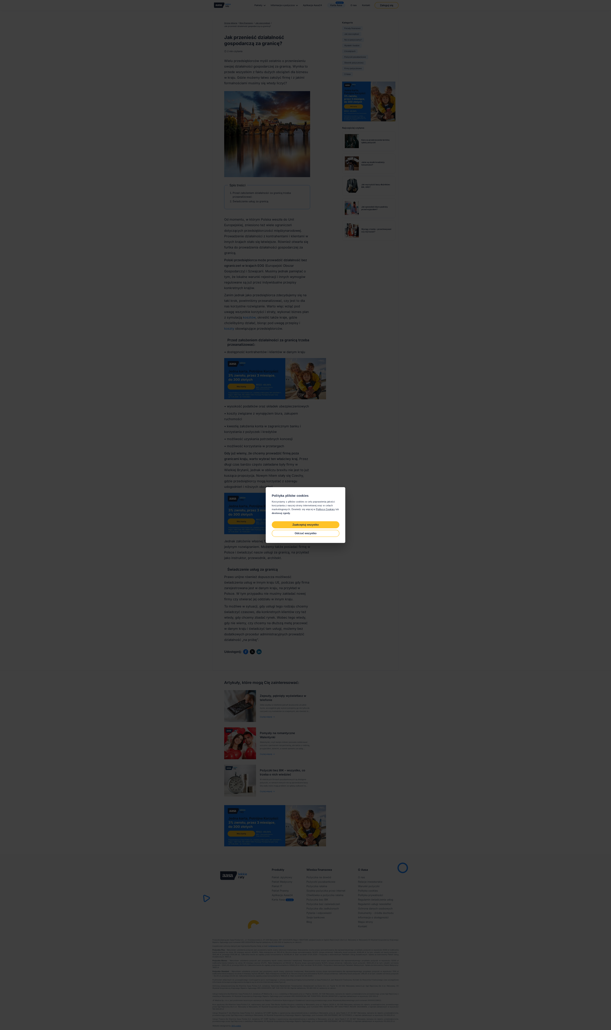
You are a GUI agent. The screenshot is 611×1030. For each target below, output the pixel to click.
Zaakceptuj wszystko (305, 524)
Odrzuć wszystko (305, 533)
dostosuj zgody (281, 513)
